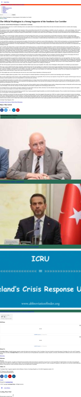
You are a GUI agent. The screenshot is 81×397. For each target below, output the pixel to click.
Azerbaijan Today (3, 102)
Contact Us (5, 12)
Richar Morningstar (18, 102)
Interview (4, 10)
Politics (4, 6)
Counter (1, 379)
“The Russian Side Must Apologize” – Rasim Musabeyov (12, 181)
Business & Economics (7, 7)
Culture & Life (5, 9)
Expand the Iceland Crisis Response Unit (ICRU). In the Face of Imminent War (17, 311)
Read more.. (2, 355)
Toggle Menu (6, 2)
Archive (4, 11)
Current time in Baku (5, 315)
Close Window (7, 387)
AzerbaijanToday (9, 382)
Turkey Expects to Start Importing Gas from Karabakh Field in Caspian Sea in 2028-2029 (19, 246)
